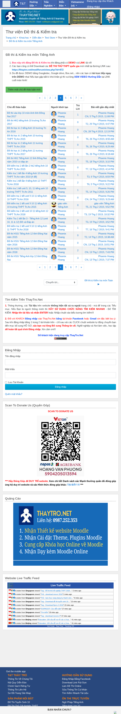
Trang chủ (11, 37)
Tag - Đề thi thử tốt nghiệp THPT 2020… (56, 591)
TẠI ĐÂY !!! (73, 484)
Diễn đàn (36, 37)
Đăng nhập (93, 6)
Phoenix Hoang (106, 113)
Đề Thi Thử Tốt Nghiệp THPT (23, 705)
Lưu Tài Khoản (15, 382)
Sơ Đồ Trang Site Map (19, 693)
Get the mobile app (16, 671)
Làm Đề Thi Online (71, 686)
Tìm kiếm (44, 612)
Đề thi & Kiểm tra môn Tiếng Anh (25, 41)
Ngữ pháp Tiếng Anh (72, 702)
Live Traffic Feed (60, 585)
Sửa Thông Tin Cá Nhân (74, 689)
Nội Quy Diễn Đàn (17, 682)
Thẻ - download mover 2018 (51, 594)
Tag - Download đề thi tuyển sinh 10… (55, 601)
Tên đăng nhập (12, 356)
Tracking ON (69, 626)
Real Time (59, 626)
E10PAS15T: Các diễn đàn (51, 609)
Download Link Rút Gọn (74, 682)
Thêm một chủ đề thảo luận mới (24, 89)
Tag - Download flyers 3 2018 (52, 605)
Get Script (51, 626)
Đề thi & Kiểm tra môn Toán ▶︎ (99, 282)
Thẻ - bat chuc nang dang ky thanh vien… (57, 598)
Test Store (50, 37)
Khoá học (24, 37)
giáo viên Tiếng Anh (104, 203)
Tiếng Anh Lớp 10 (71, 705)
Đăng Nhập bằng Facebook (76, 679)
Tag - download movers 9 (50, 616)
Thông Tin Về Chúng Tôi (20, 679)
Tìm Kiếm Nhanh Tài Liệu (75, 693)
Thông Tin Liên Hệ (17, 689)
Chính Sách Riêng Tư (19, 686)
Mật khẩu (10, 369)
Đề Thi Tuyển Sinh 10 (19, 702)
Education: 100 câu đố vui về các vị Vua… (54, 620)
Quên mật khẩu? (13, 394)
